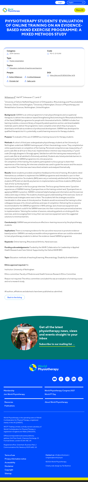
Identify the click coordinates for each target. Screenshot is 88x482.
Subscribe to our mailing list (55, 343)
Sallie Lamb (31, 81)
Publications (9, 406)
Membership (9, 390)
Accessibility (10, 462)
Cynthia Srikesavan (34, 77)
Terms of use (10, 455)
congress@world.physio (54, 457)
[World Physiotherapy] (11, 10)
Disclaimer (9, 466)
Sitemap (8, 473)
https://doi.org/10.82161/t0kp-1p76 (62, 75)
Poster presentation (17, 61)
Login (60, 2)
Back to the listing (14, 297)
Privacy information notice (15, 459)
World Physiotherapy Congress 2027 (60, 390)
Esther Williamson (15, 77)
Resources (8, 402)
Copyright (9, 470)
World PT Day (50, 394)
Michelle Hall (13, 81)
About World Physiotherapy (56, 402)
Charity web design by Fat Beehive (58, 466)
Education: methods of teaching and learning (26, 68)
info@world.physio (61, 455)
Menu (78, 10)
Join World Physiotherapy (14, 394)
